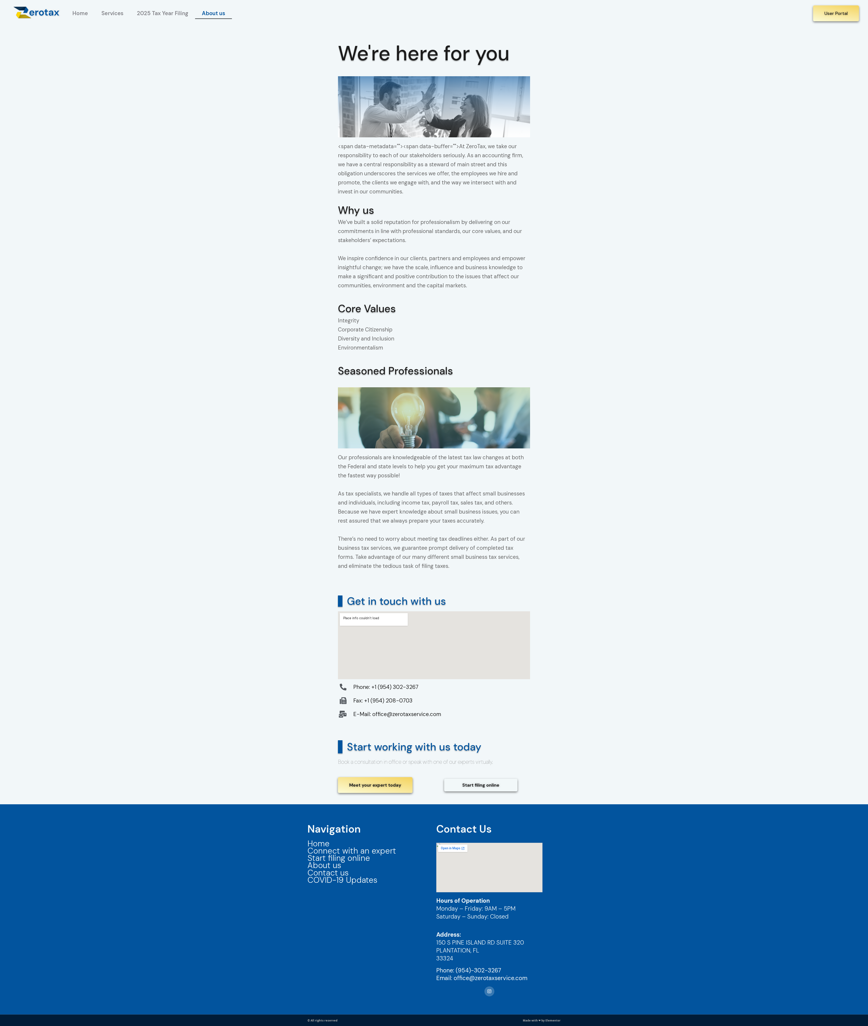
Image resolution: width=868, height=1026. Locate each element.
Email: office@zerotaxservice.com (481, 978)
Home (80, 13)
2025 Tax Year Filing (162, 13)
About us (213, 13)
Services (112, 13)
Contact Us (464, 829)
